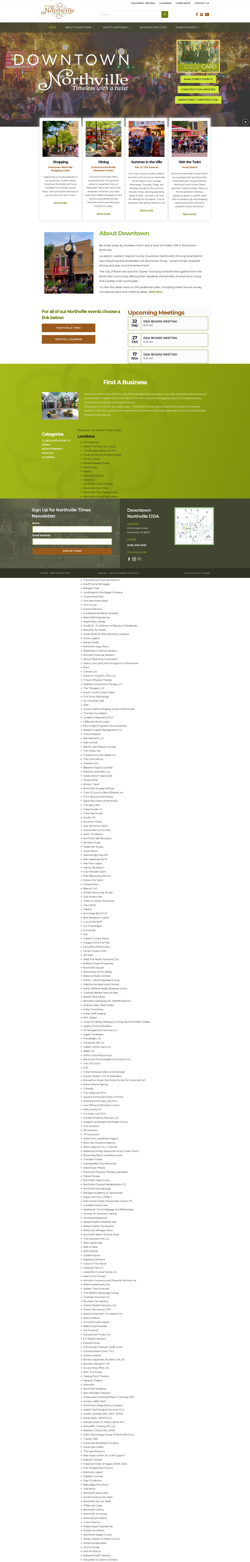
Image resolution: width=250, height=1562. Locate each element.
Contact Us (202, 3)
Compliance (183, 3)
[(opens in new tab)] (198, 56)
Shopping (48, 457)
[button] (72, 551)
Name (36, 523)
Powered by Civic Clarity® (197, 573)
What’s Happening (115, 27)
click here (155, 291)
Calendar (165, 3)
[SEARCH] (164, 14)
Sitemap (102, 573)
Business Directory (153, 27)
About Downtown (78, 27)
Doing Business (186, 27)
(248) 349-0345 (136, 545)
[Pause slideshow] (245, 122)
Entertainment (52, 449)
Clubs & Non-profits (56, 440)
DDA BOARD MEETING (160, 321)
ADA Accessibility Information (124, 573)
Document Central (143, 3)
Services (48, 453)
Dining (46, 444)
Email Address (41, 535)
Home (53, 27)
